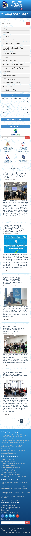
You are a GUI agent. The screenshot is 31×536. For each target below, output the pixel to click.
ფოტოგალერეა (7, 86)
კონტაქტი (16, 8)
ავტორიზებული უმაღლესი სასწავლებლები (14, 476)
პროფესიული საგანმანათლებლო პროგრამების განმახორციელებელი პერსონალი (13, 48)
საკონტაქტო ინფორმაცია (10, 90)
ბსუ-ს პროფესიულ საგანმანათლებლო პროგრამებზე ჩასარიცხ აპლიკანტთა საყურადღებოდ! (12, 447)
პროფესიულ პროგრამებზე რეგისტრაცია (13, 442)
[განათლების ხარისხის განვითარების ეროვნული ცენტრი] (23, 147)
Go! (27, 138)
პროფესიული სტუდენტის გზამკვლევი (13, 68)
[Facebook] (2, 516)
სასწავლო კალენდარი (9, 60)
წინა (11, 420)
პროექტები (6, 57)
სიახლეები (6, 29)
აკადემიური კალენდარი (9, 461)
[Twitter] (10, 516)
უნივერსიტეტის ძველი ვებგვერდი (11, 500)
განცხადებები (6, 32)
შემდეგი (8, 424)
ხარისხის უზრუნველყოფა (10, 79)
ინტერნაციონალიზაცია (9, 75)
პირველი (5, 420)
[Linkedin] (13, 516)
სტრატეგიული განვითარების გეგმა (11, 467)
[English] (21, 8)
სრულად (6, 218)
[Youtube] (17, 516)
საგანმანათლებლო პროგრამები (12, 43)
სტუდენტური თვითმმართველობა (11, 474)
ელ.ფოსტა (10, 8)
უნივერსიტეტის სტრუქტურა (9, 470)
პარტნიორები (7, 71)
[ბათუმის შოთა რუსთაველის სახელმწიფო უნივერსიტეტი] (5, 4)
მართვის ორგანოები (8, 39)
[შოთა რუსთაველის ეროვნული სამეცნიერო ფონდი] (23, 159)
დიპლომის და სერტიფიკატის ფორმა (13, 64)
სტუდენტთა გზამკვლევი (8, 459)
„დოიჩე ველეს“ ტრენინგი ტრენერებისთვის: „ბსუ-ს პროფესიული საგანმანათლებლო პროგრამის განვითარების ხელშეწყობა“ (15, 452)
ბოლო (14, 424)
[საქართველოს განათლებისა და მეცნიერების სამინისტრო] (7, 147)
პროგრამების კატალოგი (10, 53)
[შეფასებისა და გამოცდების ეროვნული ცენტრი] (7, 159)
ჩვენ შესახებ (6, 36)
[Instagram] (6, 516)
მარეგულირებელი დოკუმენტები (12, 82)
